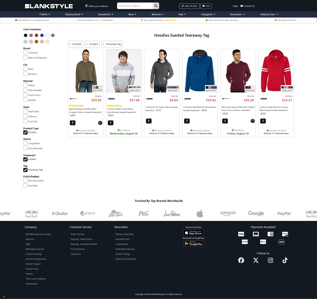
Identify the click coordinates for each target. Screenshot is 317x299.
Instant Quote (122, 244)
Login (235, 6)
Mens (131, 14)
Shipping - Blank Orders (82, 239)
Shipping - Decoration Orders (84, 244)
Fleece (31, 85)
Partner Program (33, 264)
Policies (29, 274)
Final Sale (33, 185)
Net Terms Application (36, 259)
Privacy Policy (32, 269)
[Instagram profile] (270, 262)
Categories (206, 14)
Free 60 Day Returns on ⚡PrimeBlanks (95, 20)
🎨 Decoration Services (285, 20)
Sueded (31, 159)
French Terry (34, 95)
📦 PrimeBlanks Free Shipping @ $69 (32, 20)
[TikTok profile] (285, 262)
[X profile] (256, 262)
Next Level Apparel (37, 57)
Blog (28, 244)
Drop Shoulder (35, 148)
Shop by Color (267, 14)
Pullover (32, 116)
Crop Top (32, 121)
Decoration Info (122, 239)
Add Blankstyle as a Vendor (38, 234)
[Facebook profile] (241, 262)
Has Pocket (33, 111)
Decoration (236, 14)
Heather (32, 100)
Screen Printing (122, 254)
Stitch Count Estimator (126, 259)
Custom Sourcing (33, 254)
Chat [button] (208, 6)
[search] (156, 5)
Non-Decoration (36, 180)
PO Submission (78, 249)
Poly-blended (35, 90)
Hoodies (32, 132)
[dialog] (4, 296)
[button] (189, 6)
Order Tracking (77, 234)
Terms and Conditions (36, 279)
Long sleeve (34, 143)
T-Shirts (43, 14)
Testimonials (31, 283)
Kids (181, 14)
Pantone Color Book (125, 234)
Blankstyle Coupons (35, 249)
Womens (156, 14)
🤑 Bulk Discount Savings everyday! (221, 20)
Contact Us (249, 6)
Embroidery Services (125, 249)
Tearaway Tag (35, 170)
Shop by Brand (72, 14)
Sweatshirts (104, 14)
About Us (30, 239)
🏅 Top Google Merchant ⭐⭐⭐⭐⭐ (158, 20)
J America (33, 52)
